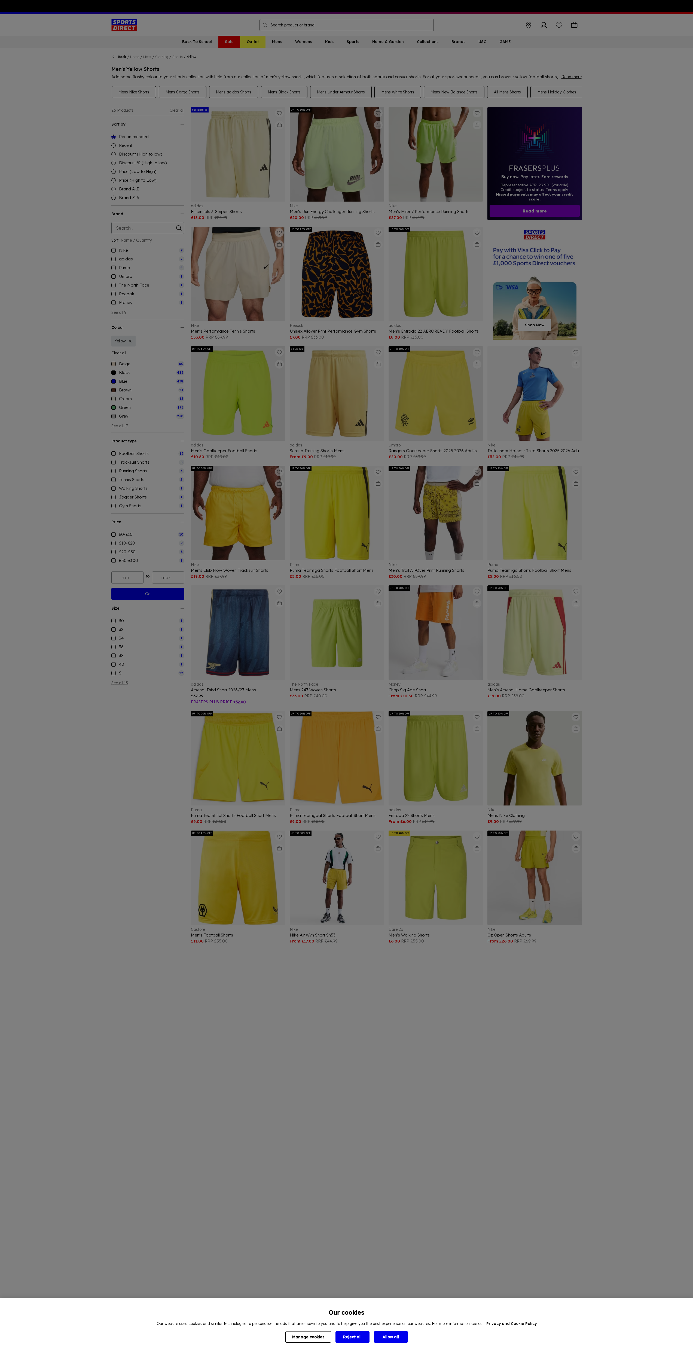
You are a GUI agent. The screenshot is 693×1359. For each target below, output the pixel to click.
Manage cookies (308, 1336)
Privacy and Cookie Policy (511, 1323)
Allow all (391, 1336)
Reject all (352, 1336)
